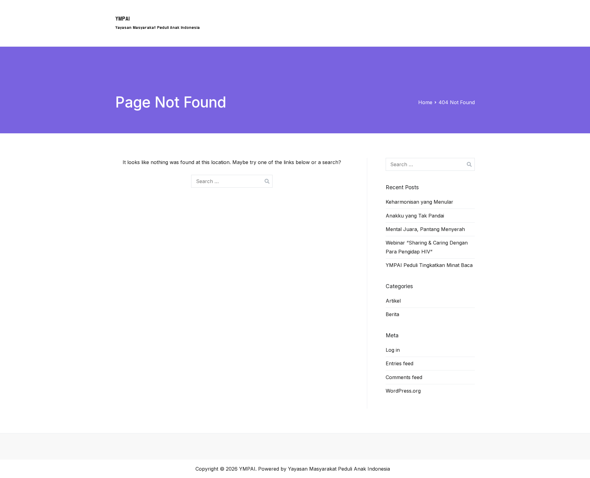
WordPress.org (403, 391)
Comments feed (404, 377)
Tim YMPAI (363, 14)
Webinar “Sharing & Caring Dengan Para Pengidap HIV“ (427, 247)
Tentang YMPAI (322, 14)
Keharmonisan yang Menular (419, 202)
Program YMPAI (276, 14)
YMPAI (122, 19)
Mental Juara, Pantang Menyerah (425, 229)
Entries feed (399, 363)
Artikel (438, 14)
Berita (463, 14)
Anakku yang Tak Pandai (415, 216)
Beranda (238, 14)
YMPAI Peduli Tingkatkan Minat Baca (429, 265)
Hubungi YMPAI (403, 14)
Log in (393, 350)
